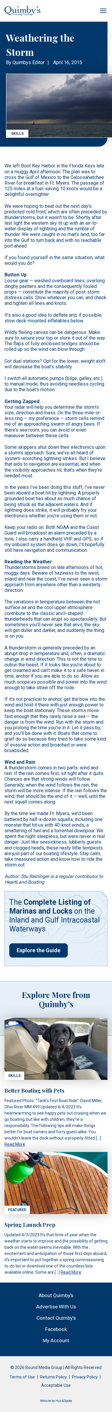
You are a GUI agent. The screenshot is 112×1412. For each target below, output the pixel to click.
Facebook (56, 1329)
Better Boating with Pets (34, 1090)
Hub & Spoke (64, 1401)
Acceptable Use (56, 1385)
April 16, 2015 (67, 62)
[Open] (103, 10)
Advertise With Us (56, 1307)
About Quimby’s (56, 1295)
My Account (56, 1340)
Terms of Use (22, 1377)
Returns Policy (53, 1377)
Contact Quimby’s (56, 1318)
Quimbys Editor (29, 62)
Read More (14, 1144)
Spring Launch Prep (29, 1224)
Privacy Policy (85, 1377)
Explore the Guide (38, 950)
